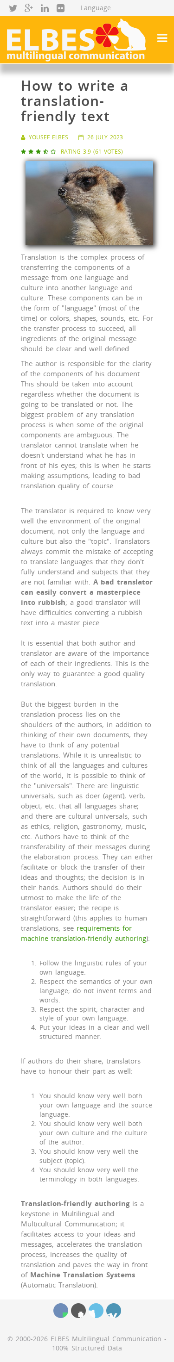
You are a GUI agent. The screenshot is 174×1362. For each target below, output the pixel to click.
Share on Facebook (60, 1310)
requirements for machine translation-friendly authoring (83, 933)
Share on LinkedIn (113, 1310)
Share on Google (78, 1310)
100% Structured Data (87, 1347)
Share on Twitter (96, 1310)
